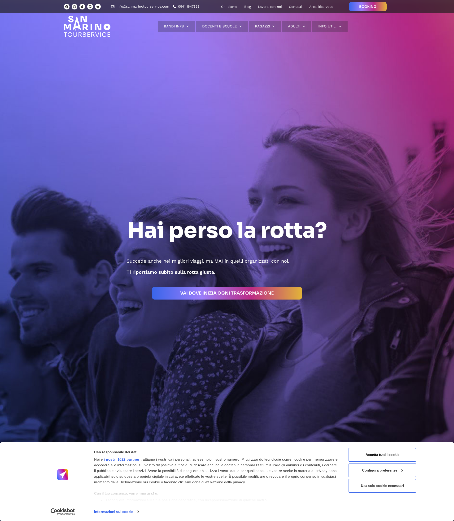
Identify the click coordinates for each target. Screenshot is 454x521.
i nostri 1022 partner (122, 459)
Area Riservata (321, 7)
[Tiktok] (82, 6)
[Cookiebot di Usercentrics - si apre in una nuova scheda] (62, 511)
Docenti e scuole (219, 26)
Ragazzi (262, 26)
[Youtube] (98, 6)
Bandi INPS (174, 26)
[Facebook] (67, 6)
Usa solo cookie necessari (382, 486)
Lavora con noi (270, 7)
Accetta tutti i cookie (382, 455)
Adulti (294, 26)
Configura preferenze (379, 470)
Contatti (295, 7)
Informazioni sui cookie (113, 512)
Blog (247, 7)
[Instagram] (74, 6)
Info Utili (327, 26)
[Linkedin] (90, 6)
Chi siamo (229, 7)
